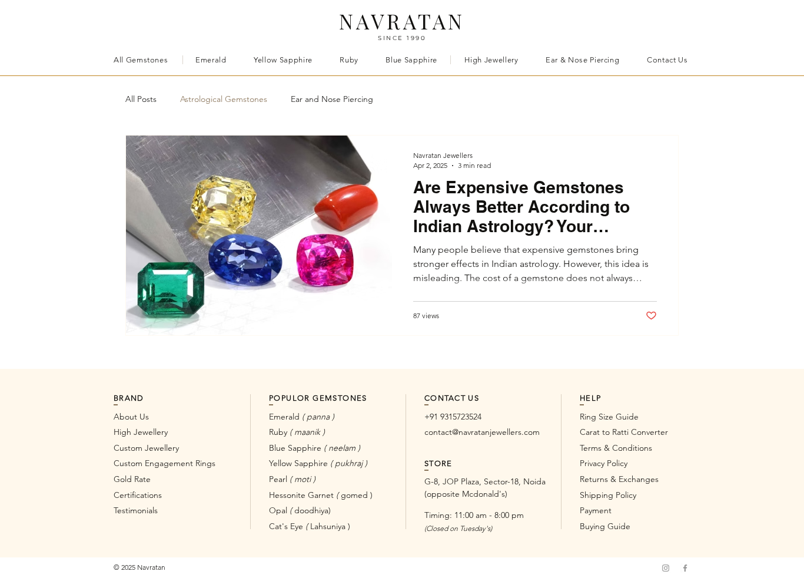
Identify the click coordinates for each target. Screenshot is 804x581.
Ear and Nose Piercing (332, 99)
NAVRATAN (402, 21)
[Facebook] (685, 568)
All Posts (141, 99)
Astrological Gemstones (223, 99)
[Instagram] (665, 568)
